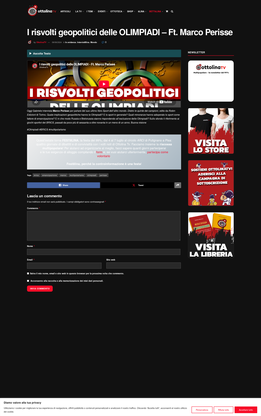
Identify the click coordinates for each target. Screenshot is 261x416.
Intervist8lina (83, 42)
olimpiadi (91, 175)
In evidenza (70, 42)
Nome (31, 246)
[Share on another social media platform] (177, 185)
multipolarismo (77, 175)
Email (31, 259)
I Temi (90, 11)
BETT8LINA (155, 11)
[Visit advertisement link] (211, 131)
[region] (130, 407)
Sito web (110, 259)
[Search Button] (172, 11)
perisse (103, 175)
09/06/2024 (57, 42)
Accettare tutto (246, 409)
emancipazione (49, 175)
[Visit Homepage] (43, 11)
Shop (130, 11)
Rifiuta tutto (223, 409)
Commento (33, 208)
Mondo (93, 42)
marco (63, 175)
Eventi (101, 11)
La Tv (78, 11)
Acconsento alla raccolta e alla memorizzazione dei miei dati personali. (67, 280)
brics (36, 175)
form (99, 152)
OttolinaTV (41, 42)
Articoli (65, 11)
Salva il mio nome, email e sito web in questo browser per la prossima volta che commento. (77, 273)
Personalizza (202, 409)
